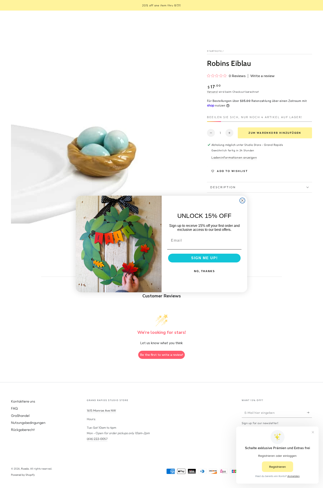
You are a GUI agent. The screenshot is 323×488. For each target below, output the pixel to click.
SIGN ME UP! (204, 258)
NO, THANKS (204, 271)
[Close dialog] (242, 200)
